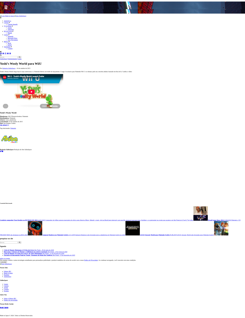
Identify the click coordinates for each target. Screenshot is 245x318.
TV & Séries (7, 26)
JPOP (9, 43)
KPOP (10, 45)
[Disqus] (122, 176)
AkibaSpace (3, 59)
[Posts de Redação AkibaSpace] (1, 151)
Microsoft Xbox (12, 38)
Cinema (6, 22)
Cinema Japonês (13, 24)
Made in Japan (8, 273)
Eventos (6, 291)
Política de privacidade (11, 300)
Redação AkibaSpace (8, 68)
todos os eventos (5, 258)
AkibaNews (7, 21)
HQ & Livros (8, 31)
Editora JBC (7, 271)
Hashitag (6, 275)
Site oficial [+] (4, 125)
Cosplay (10, 48)
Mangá (10, 33)
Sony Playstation (13, 40)
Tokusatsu (11, 29)
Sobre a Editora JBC (10, 298)
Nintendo (10, 36)
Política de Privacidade (91, 260)
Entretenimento (12, 59)
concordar (3, 262)
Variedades (7, 47)
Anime (10, 28)
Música (6, 41)
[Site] (2, 151)
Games (6, 35)
